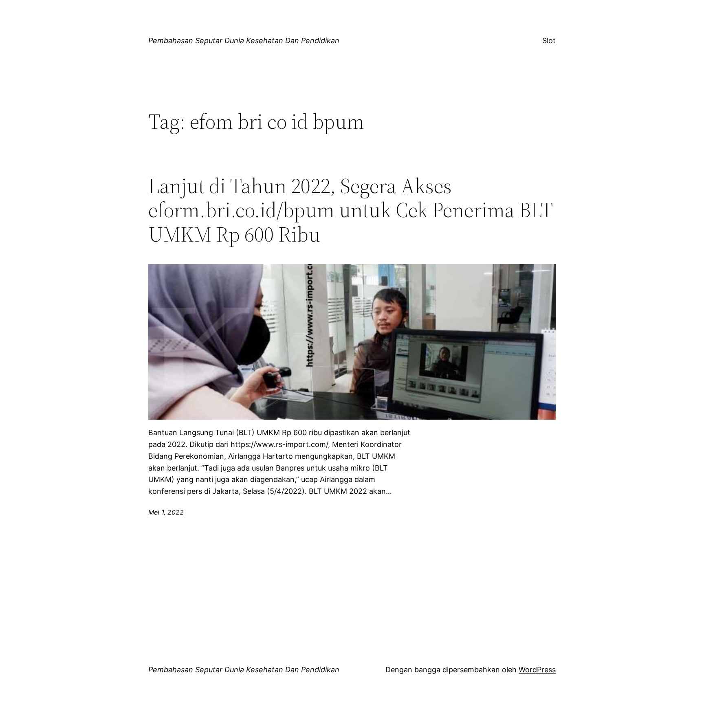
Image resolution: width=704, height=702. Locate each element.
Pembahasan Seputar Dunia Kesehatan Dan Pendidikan (243, 40)
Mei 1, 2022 (166, 512)
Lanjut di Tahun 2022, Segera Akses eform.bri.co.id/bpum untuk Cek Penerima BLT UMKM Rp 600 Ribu (350, 210)
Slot (549, 40)
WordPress (537, 669)
